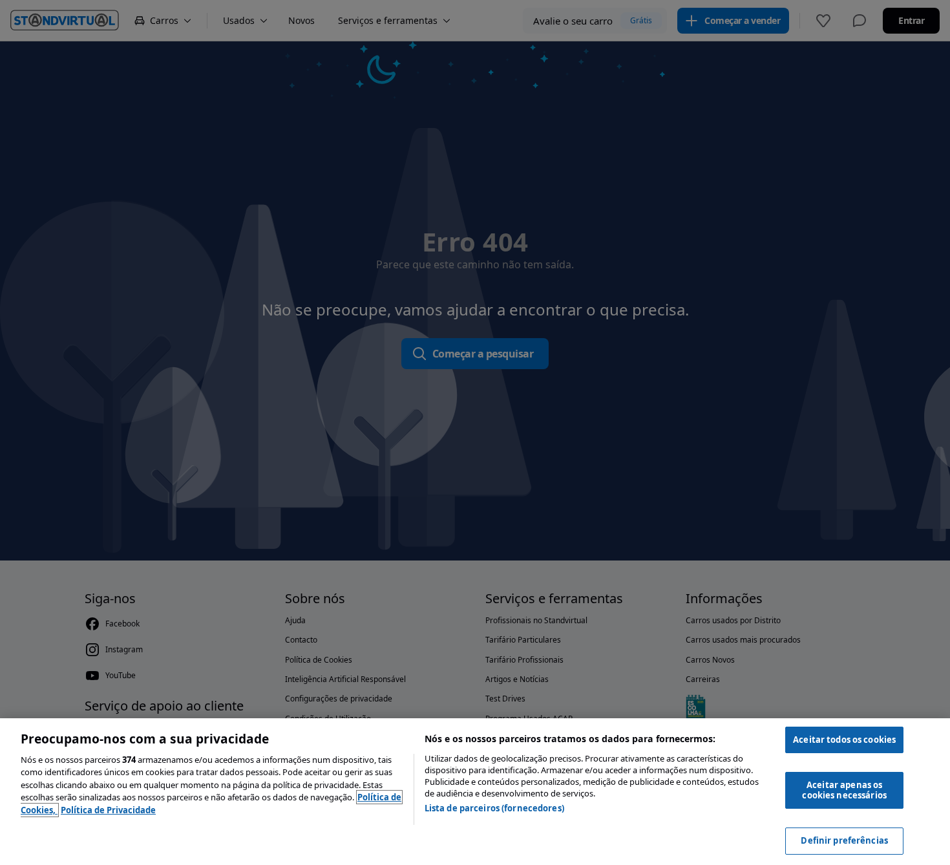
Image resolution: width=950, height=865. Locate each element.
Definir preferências (844, 840)
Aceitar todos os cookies (844, 739)
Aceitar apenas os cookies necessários (844, 790)
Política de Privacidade (108, 810)
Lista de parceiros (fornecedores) (494, 808)
